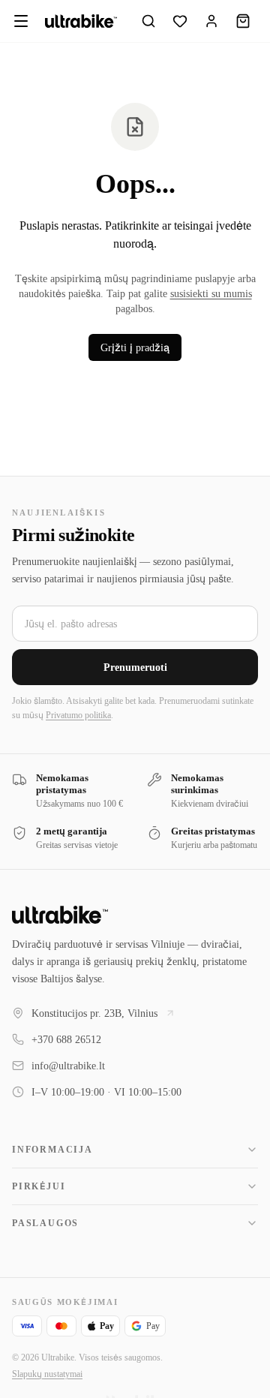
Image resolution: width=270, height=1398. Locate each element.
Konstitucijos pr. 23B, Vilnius (100, 1013)
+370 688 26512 (73, 1039)
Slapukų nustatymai (54, 1374)
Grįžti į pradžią (135, 347)
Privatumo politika (206, 678)
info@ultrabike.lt (69, 1065)
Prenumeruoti (135, 629)
